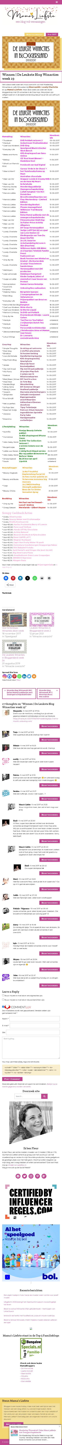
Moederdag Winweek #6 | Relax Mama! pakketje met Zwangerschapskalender (19, 692)
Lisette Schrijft (27, 1371)
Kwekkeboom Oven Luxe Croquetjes (32, 555)
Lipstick (23, 461)
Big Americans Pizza (23, 553)
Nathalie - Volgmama (21, 909)
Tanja (15, 732)
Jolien (15, 975)
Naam (5, 1019)
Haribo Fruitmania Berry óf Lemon (30, 524)
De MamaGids (27, 1368)
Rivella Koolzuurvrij (18, 522)
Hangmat (24, 305)
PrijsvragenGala (45, 565)
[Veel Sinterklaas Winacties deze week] (14, 620)
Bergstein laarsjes (29, 292)
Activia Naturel (21, 532)
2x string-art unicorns (31, 348)
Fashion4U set (27, 256)
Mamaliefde (26, 1381)
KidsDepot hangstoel (30, 274)
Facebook (4, 2)
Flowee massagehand (31, 207)
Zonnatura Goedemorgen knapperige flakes (35, 545)
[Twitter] (29, 676)
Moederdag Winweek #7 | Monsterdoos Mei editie (45, 693)
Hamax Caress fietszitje (31, 284)
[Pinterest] (14, 676)
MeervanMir (35, 87)
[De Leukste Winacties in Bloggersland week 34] (14, 646)
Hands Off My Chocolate (25, 530)
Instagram (11, 2)
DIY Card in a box (28, 379)
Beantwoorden (50, 726)
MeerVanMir (26, 1373)
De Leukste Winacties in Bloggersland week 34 (13, 658)
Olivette (24, 1376)
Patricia (16, 775)
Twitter (14, 2)
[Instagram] (4, 676)
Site (3, 1032)
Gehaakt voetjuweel (30, 394)
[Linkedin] (24, 676)
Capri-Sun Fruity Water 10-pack (28, 542)
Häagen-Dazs (19, 560)
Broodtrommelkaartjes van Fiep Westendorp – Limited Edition (33, 199)
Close (60, 1426)
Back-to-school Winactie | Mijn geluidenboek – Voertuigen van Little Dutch (29, 1310)
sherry (15, 925)
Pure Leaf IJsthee (22, 527)
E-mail (5, 1025)
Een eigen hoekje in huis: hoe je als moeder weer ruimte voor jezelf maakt (31, 1296)
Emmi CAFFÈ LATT (22, 537)
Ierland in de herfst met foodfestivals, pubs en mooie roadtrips (29, 1316)
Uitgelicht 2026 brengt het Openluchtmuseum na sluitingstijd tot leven (30, 1303)
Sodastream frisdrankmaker (34, 143)
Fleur (18, 680)
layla (15, 943)
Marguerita (17, 711)
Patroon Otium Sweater (31, 410)
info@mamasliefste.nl (17, 1165)
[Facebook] (9, 676)
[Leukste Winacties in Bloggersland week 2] (42, 620)
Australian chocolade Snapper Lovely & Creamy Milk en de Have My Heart (34, 179)
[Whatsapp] (19, 676)
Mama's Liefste (24, 805)
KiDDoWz (25, 1379)
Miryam (16, 959)
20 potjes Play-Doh (29, 371)
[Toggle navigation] (57, 2)
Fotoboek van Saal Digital (32, 165)
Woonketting (26, 384)
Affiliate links (13, 1424)
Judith (15, 895)
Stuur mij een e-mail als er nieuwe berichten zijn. (24, 1000)
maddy (15, 759)
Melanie (16, 746)
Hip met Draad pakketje (31, 369)
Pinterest (7, 2)
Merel (15, 879)
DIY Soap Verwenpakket (32, 228)
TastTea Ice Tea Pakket (31, 320)
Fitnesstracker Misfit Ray (32, 220)
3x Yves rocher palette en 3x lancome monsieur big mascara (34, 479)
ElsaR (15, 821)
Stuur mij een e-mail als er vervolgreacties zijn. (23, 995)
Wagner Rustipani (22, 540)
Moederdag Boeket (30, 205)
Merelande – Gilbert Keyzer (32, 507)
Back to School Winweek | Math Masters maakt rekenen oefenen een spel (30, 1321)
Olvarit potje (15, 517)
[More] (34, 676)
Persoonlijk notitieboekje (33, 328)
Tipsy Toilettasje (28, 407)
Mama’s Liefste (14, 90)
